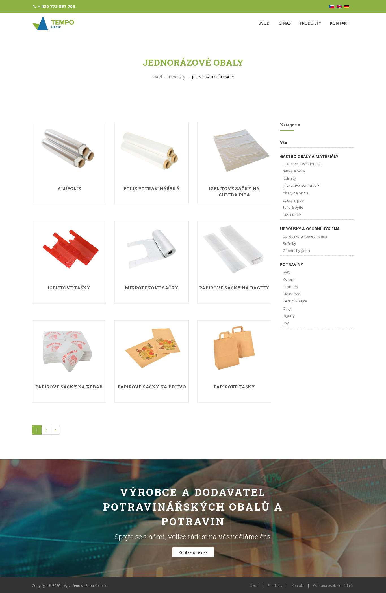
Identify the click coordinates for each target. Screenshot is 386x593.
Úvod (264, 23)
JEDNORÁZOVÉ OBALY (301, 185)
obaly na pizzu (295, 193)
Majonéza (291, 293)
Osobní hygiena (296, 250)
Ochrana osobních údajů (333, 585)
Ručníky (289, 243)
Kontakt (340, 23)
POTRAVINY (291, 264)
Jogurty (289, 315)
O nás (285, 23)
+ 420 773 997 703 (56, 6)
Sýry (286, 271)
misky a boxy (294, 170)
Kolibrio (101, 585)
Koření (288, 279)
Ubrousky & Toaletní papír (305, 236)
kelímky (289, 178)
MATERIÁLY (292, 214)
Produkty (310, 23)
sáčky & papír (294, 200)
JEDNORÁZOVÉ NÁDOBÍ (302, 163)
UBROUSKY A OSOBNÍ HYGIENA (310, 228)
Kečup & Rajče (295, 301)
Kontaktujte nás (193, 552)
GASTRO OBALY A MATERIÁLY (309, 156)
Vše (283, 142)
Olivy (287, 308)
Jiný (286, 323)
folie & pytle (293, 207)
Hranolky (290, 286)
